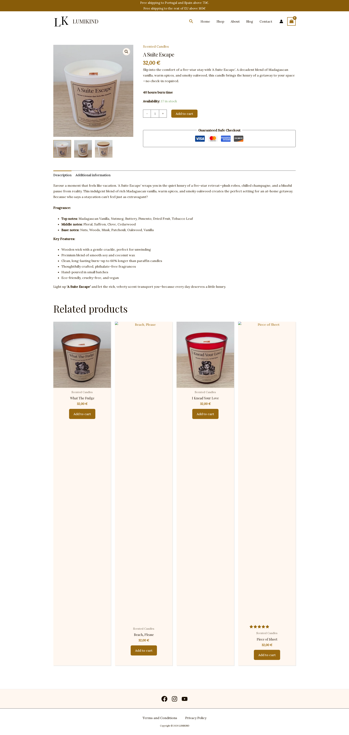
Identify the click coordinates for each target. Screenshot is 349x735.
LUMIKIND (85, 21)
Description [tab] (62, 175)
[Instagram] (174, 699)
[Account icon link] (281, 21)
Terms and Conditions (160, 718)
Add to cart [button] (82, 414)
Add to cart (184, 114)
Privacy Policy (195, 718)
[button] (191, 21)
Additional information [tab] (93, 175)
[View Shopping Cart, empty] (291, 21)
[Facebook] (164, 699)
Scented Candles (156, 46)
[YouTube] (185, 699)
